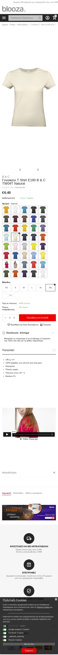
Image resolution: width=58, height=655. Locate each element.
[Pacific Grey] (24, 246)
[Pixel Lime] (34, 246)
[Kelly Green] (34, 228)
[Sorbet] (6, 264)
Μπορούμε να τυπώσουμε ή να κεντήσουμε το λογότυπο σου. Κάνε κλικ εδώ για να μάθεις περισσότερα (27, 340)
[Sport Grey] (15, 264)
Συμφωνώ (29, 651)
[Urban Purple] (24, 273)
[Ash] (15, 210)
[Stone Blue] (24, 264)
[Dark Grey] (43, 219)
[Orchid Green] (6, 246)
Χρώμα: (6, 203)
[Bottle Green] (43, 210)
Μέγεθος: (6, 282)
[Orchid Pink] (15, 246)
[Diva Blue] (6, 228)
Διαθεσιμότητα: (8, 198)
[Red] (6, 255)
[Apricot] (6, 210)
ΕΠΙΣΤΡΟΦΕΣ (29, 572)
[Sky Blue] (34, 255)
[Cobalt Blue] (34, 219)
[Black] (34, 210)
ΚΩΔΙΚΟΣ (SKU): (8, 188)
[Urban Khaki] (6, 273)
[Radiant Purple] (43, 246)
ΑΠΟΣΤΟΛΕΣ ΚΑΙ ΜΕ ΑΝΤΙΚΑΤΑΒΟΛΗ (29, 546)
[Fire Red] (15, 228)
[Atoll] (24, 210)
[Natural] (15, 237)
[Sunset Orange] (34, 264)
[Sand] (24, 255)
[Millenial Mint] (6, 237)
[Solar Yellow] (43, 255)
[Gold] (24, 228)
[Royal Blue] (15, 255)
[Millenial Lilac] (43, 228)
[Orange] (43, 237)
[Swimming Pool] (43, 264)
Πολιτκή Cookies (43, 607)
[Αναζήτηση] (40, 18)
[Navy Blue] (34, 237)
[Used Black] (34, 273)
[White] (43, 273)
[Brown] (6, 219)
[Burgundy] (15, 219)
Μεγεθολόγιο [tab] (9, 472)
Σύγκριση (47, 325)
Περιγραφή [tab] (8, 350)
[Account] (47, 18)
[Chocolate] (24, 219)
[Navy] (24, 237)
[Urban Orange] (15, 273)
